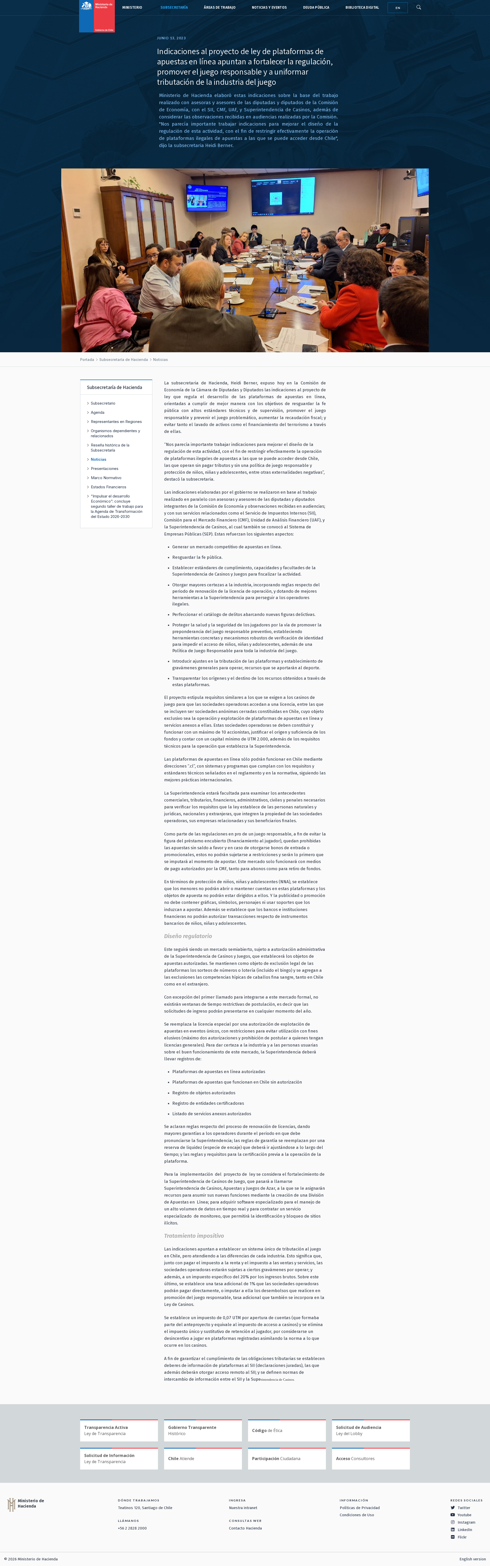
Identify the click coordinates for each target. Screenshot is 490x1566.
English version (472, 1559)
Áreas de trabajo (220, 7)
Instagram (466, 1522)
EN (398, 8)
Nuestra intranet (243, 1508)
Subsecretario (103, 403)
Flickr (462, 1537)
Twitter (464, 1508)
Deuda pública (316, 7)
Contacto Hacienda (245, 1528)
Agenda (97, 412)
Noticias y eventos (269, 7)
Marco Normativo (106, 477)
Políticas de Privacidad (360, 1508)
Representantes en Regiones (116, 421)
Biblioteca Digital (362, 7)
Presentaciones (104, 468)
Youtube (464, 1515)
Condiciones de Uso (357, 1515)
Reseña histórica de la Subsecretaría (110, 448)
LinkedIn (465, 1529)
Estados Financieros (108, 486)
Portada (87, 359)
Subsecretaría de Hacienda (173, 8)
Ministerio (132, 7)
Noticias (160, 359)
